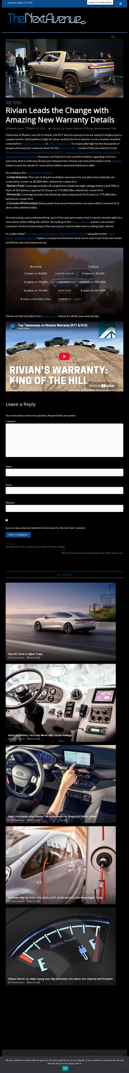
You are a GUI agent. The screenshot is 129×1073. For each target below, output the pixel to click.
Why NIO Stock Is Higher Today (25, 653)
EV (84, 128)
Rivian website (80, 221)
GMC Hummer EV (59, 143)
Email (9, 484)
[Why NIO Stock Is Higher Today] (64, 622)
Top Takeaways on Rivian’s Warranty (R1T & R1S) (56, 233)
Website (10, 502)
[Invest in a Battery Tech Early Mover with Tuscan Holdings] (64, 703)
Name (9, 466)
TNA (113, 128)
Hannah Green (16, 128)
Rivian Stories (50, 316)
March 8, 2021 (34, 982)
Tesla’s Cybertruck (33, 143)
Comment (11, 421)
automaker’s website (39, 172)
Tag (119, 1056)
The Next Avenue (17, 658)
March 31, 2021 (37, 128)
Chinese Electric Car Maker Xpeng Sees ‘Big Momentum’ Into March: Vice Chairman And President (60, 978)
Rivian (17, 101)
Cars (9, 101)
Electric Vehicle (73, 128)
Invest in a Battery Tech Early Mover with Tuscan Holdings (40, 735)
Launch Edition (69, 148)
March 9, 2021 (34, 658)
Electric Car (58, 128)
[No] (125, 1064)
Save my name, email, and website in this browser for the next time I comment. (45, 527)
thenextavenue (102, 128)
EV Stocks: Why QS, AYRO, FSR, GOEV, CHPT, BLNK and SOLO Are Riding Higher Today (55, 897)
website (116, 161)
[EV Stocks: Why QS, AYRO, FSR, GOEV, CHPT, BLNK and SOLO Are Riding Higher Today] (64, 865)
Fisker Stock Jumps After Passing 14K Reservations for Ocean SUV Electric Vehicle (52, 816)
